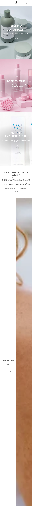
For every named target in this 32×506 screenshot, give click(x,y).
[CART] (30, 3)
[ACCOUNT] (26, 3)
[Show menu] (2, 3)
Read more (16, 38)
